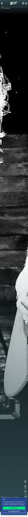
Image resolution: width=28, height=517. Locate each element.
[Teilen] (25, 496)
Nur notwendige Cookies (14, 511)
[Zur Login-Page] (26, 3)
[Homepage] (14, 3)
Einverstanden (14, 508)
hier (23, 504)
